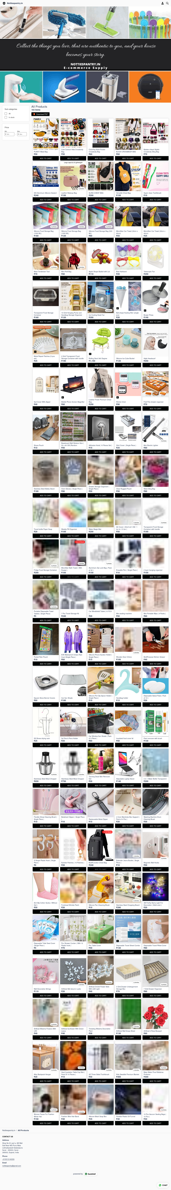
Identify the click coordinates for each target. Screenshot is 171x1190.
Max (18, 131)
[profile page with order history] (162, 3)
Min (6, 131)
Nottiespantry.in (15, 3)
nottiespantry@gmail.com (11, 1165)
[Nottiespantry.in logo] (4, 3)
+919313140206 (8, 1159)
